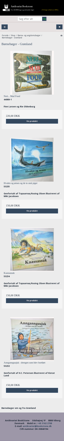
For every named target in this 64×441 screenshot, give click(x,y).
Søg (44, 19)
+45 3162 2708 (45, 423)
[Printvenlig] (61, 35)
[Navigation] (4, 26)
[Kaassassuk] (32, 249)
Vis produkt (32, 121)
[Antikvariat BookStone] (32, 7)
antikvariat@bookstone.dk (37, 426)
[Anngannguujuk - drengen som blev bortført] (32, 339)
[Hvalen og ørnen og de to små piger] (32, 160)
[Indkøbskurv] (59, 26)
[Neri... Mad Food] (32, 73)
